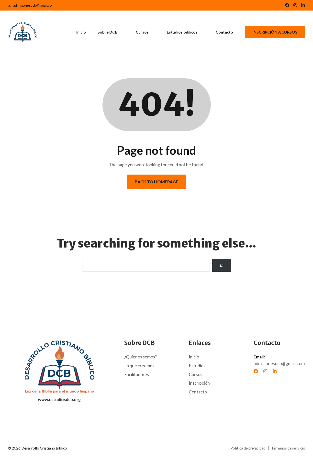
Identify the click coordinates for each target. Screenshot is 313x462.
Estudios (197, 365)
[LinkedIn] (274, 371)
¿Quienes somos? (140, 356)
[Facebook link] (287, 5)
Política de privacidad (247, 448)
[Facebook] (256, 371)
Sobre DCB (108, 32)
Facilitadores (136, 374)
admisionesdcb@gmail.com (34, 5)
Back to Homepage (156, 181)
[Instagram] (265, 371)
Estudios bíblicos (182, 32)
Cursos (142, 32)
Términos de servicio (288, 448)
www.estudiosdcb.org (59, 399)
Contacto (224, 32)
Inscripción (199, 383)
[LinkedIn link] (295, 5)
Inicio (81, 32)
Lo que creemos (139, 365)
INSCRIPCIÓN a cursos (275, 32)
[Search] (221, 265)
